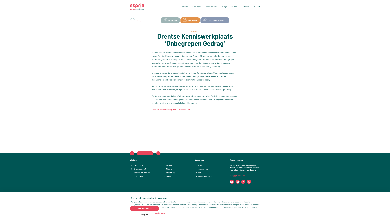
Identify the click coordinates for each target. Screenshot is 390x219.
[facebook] (243, 182)
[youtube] (231, 182)
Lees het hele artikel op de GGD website (169, 109)
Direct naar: (199, 160)
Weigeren (144, 215)
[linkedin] (238, 182)
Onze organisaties (141, 169)
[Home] (137, 6)
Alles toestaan (143, 209)
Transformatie (211, 7)
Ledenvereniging (205, 176)
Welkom (184, 7)
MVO (200, 172)
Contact (257, 7)
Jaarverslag (203, 169)
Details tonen (159, 213)
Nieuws (246, 7)
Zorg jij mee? (236, 175)
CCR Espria (138, 176)
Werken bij (235, 7)
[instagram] (249, 182)
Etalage (224, 7)
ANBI (200, 165)
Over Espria (196, 7)
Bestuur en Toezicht (142, 172)
